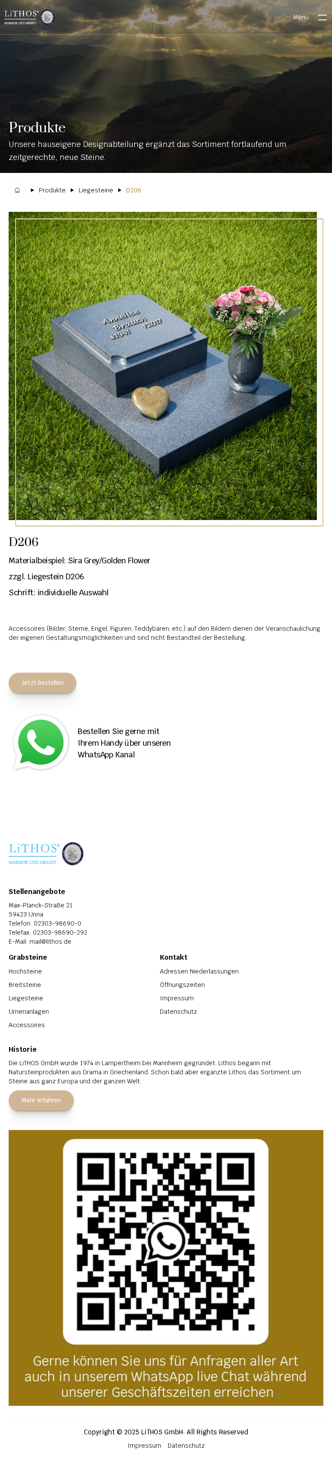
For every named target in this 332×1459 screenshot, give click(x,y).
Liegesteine (26, 998)
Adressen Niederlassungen (199, 971)
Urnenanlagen (29, 1011)
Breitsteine (25, 985)
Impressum (177, 998)
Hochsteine (25, 971)
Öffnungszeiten (182, 985)
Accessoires (27, 1025)
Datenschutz (178, 1011)
